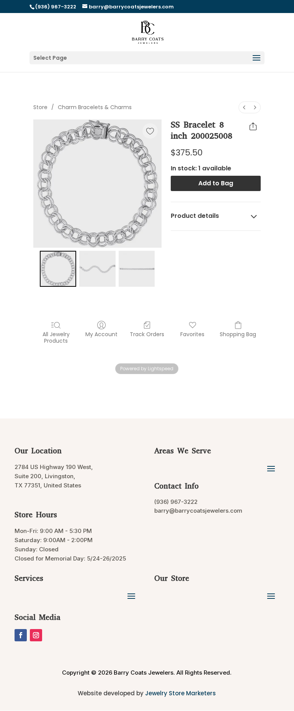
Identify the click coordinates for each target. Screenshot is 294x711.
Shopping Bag (238, 334)
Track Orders (147, 334)
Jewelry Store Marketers (180, 693)
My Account (101, 334)
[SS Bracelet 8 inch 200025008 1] (97, 269)
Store (40, 107)
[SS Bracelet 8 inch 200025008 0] (58, 269)
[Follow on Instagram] (36, 635)
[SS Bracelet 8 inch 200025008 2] (137, 269)
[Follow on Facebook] (21, 635)
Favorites (192, 334)
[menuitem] (244, 107)
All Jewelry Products (56, 337)
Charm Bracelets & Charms (95, 107)
